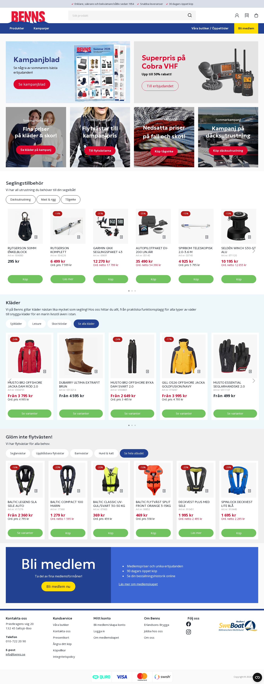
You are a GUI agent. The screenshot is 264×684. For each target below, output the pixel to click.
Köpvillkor (59, 650)
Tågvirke (70, 199)
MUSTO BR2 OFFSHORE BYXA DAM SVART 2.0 (132, 384)
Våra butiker (61, 625)
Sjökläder (16, 323)
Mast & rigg (48, 199)
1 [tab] (128, 290)
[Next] (254, 250)
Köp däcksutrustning (228, 150)
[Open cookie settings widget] (257, 677)
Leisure (36, 323)
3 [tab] (135, 290)
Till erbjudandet (160, 86)
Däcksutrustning (20, 199)
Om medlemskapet (106, 637)
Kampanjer (41, 28)
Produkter (17, 28)
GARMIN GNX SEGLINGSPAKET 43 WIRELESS (108, 252)
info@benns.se (15, 654)
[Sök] (190, 15)
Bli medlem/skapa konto (109, 625)
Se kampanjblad (32, 84)
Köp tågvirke (164, 151)
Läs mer (68, 279)
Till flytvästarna (100, 150)
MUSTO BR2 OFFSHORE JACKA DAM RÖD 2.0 (25, 384)
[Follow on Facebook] (190, 624)
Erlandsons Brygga (156, 625)
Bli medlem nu (58, 586)
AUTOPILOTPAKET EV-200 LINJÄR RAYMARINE (152, 252)
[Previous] (10, 250)
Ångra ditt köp (62, 644)
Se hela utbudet (134, 453)
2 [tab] (132, 290)
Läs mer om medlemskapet (138, 584)
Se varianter (30, 413)
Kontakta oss (62, 631)
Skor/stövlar (59, 323)
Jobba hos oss (153, 631)
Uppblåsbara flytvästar (50, 453)
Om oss (149, 637)
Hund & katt (106, 453)
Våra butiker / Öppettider (210, 28)
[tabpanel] (25, 246)
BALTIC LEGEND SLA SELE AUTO (22, 504)
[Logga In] (237, 15)
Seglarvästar (18, 453)
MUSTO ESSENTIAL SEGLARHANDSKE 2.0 (229, 384)
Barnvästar (81, 453)
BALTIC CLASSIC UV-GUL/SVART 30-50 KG (109, 504)
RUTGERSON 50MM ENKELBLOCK (22, 250)
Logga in (99, 631)
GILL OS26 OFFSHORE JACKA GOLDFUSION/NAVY (183, 384)
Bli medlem (246, 28)
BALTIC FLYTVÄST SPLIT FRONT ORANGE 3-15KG (153, 504)
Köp (25, 279)
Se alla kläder (86, 323)
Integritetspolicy (64, 657)
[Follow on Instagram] (190, 632)
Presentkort (61, 637)
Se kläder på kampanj (35, 150)
